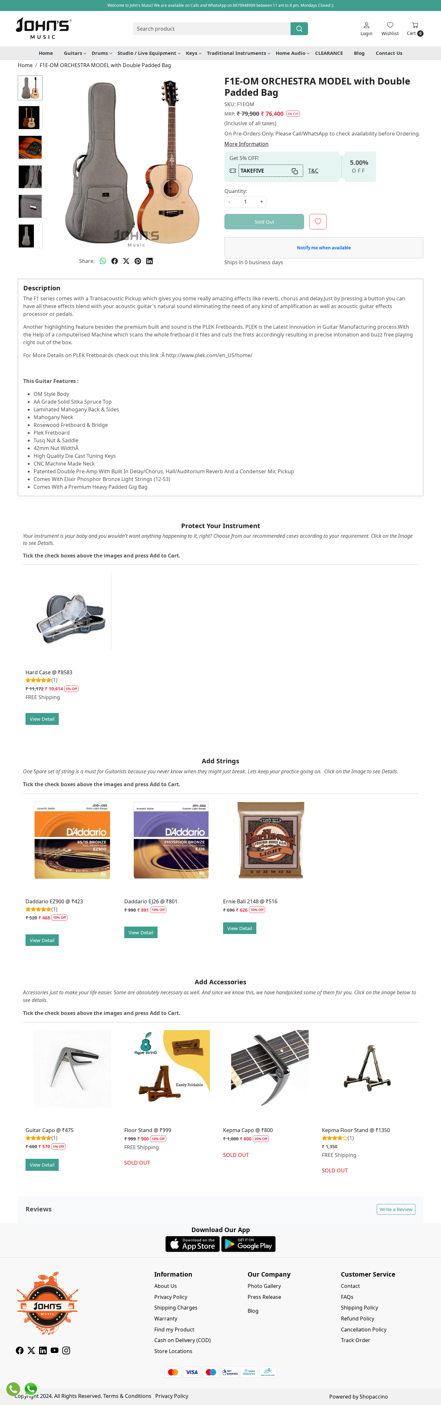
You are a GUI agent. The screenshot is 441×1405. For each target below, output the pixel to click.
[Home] (44, 28)
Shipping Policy (359, 1307)
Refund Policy (357, 1318)
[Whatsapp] (103, 261)
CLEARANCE (329, 53)
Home (46, 53)
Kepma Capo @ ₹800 (248, 1130)
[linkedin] (149, 261)
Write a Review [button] (396, 1209)
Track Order (355, 1340)
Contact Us (389, 53)
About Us (165, 1286)
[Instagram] (66, 1351)
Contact (350, 1286)
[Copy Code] (295, 170)
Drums (100, 53)
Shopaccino (374, 1396)
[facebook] (114, 261)
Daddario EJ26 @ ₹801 (151, 901)
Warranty (165, 1318)
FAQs (347, 1296)
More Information (246, 143)
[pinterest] (138, 261)
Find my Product (174, 1329)
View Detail (42, 719)
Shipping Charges (176, 1307)
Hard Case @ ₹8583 (49, 672)
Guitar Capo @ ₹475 (50, 1130)
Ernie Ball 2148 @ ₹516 (250, 901)
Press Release (264, 1296)
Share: (87, 261)
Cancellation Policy (363, 1329)
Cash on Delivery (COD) (182, 1340)
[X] (31, 1351)
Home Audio (290, 53)
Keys (191, 53)
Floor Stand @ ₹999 (147, 1130)
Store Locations (173, 1351)
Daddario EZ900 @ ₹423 (54, 901)
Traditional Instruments (236, 53)
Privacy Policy (170, 1296)
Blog (359, 53)
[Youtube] (54, 1351)
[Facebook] (20, 1351)
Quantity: (235, 191)
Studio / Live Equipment (147, 53)
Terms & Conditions (127, 1396)
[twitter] (126, 261)
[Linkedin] (43, 1351)
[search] (299, 28)
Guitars (73, 53)
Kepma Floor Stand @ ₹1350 (356, 1130)
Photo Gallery (264, 1286)
